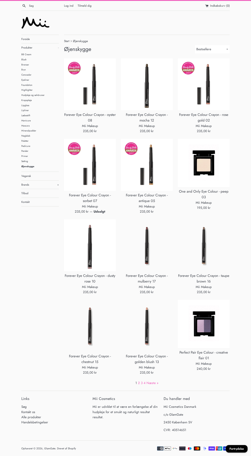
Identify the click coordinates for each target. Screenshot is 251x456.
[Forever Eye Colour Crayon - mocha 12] (147, 84)
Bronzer (25, 64)
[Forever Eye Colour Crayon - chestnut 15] (90, 326)
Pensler (24, 151)
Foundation (26, 85)
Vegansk (26, 176)
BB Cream (26, 54)
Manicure (26, 120)
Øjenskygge (27, 166)
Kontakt (25, 202)
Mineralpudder (28, 130)
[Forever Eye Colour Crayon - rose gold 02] (204, 84)
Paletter (25, 141)
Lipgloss (25, 105)
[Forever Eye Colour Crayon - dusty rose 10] (90, 245)
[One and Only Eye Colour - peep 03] (204, 163)
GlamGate (49, 448)
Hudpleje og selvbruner (33, 95)
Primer (24, 156)
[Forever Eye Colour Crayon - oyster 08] (90, 84)
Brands (40, 185)
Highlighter (27, 90)
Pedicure (25, 146)
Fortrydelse (236, 449)
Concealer (26, 74)
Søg (24, 406)
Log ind (68, 6)
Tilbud (24, 193)
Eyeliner (25, 80)
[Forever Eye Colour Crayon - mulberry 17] (147, 245)
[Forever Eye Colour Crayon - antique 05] (147, 165)
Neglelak (25, 135)
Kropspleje (26, 100)
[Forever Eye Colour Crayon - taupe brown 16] (204, 245)
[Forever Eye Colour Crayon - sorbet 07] (90, 165)
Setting (24, 161)
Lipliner (25, 110)
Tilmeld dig (85, 6)
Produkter (40, 48)
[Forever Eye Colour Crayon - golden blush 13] (147, 326)
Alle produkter (31, 417)
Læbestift (25, 115)
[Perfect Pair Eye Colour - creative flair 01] (204, 324)
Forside (25, 39)
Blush (23, 59)
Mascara (25, 125)
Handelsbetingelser (34, 422)
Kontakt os (28, 412)
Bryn (23, 69)
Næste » (152, 383)
